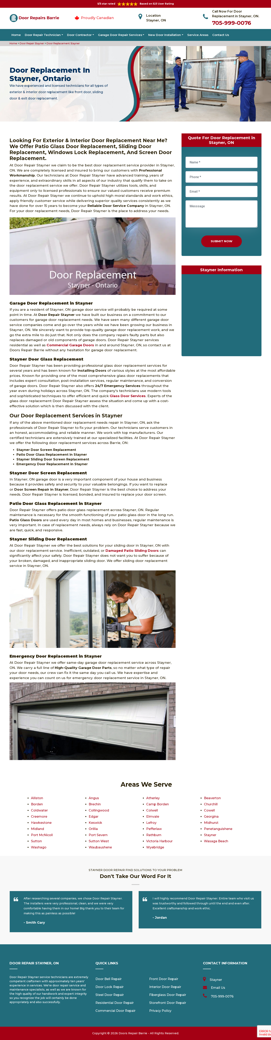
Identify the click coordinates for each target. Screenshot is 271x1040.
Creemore (39, 816)
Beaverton (212, 798)
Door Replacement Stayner (63, 43)
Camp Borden (157, 804)
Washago (38, 847)
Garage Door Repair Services (120, 35)
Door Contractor (79, 35)
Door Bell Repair (108, 979)
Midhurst (211, 823)
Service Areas (197, 35)
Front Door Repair (163, 979)
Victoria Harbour (159, 841)
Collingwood (99, 810)
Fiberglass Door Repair (167, 995)
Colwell (152, 810)
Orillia (93, 829)
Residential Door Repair (114, 1003)
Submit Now (221, 241)
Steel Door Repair (109, 995)
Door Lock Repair (109, 987)
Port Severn (98, 835)
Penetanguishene (218, 829)
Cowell (209, 810)
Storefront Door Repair (167, 1003)
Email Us (218, 988)
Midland (37, 829)
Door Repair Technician (43, 35)
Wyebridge (155, 847)
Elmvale (152, 816)
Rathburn (153, 835)
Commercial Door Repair (115, 1011)
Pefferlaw (154, 829)
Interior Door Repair (165, 987)
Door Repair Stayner (31, 43)
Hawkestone (41, 823)
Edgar (93, 816)
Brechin (95, 804)
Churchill (211, 804)
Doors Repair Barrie (133, 1033)
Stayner (210, 835)
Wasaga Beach (216, 841)
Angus (94, 798)
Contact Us (220, 35)
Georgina (211, 816)
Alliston (37, 798)
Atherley (153, 798)
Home (16, 35)
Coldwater (39, 810)
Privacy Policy (160, 1011)
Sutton (36, 841)
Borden (37, 804)
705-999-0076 (231, 22)
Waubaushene (100, 847)
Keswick (95, 823)
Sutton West (99, 841)
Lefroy (151, 823)
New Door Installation (164, 35)
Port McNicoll (42, 835)
